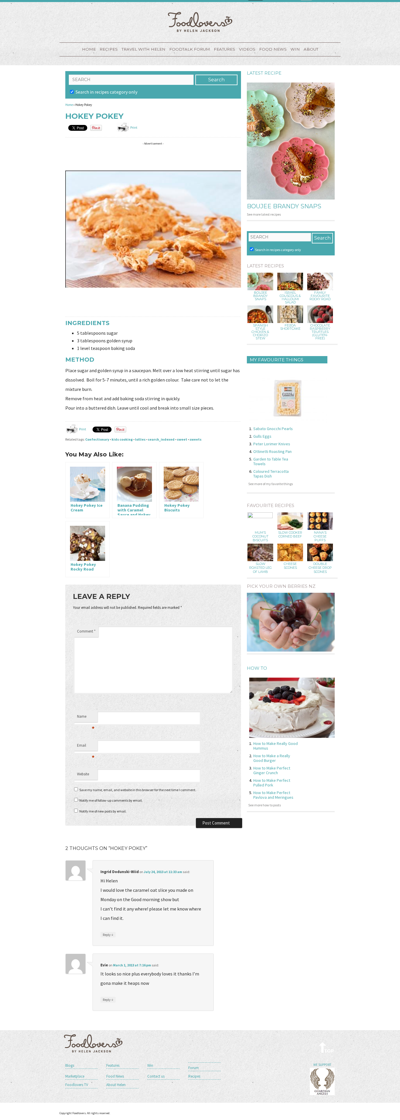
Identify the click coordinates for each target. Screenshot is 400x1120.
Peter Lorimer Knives (271, 443)
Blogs (69, 1065)
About (311, 49)
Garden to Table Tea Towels (270, 461)
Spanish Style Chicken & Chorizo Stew (260, 332)
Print (133, 127)
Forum (193, 1067)
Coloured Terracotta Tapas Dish (271, 474)
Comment (86, 631)
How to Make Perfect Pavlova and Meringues (273, 795)
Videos (247, 49)
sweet (182, 439)
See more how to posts (264, 805)
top (327, 1047)
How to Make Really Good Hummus (275, 746)
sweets (195, 439)
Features (224, 49)
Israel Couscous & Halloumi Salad (290, 297)
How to (257, 668)
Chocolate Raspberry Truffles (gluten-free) (320, 332)
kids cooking (122, 439)
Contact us (156, 1076)
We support (322, 1065)
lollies (140, 439)
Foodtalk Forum (189, 49)
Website (83, 774)
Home (89, 49)
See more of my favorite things (270, 484)
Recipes (109, 49)
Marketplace (74, 1076)
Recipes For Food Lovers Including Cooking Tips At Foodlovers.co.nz (200, 22)
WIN (295, 49)
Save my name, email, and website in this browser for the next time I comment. (137, 790)
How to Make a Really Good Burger (271, 758)
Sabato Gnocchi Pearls (273, 428)
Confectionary (97, 439)
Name (86, 718)
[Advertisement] (171, 156)
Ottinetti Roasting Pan (272, 451)
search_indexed (161, 439)
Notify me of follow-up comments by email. (111, 800)
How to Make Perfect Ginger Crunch (271, 770)
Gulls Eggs (262, 436)
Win (150, 1065)
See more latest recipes (264, 214)
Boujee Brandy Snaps (284, 206)
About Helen (116, 1084)
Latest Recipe (264, 73)
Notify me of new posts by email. (103, 811)
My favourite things (276, 360)
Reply (108, 934)
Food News (273, 49)
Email (86, 747)
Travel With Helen (143, 49)
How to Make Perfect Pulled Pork (271, 783)
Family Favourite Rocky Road (320, 296)
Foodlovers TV (76, 1084)
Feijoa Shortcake (290, 327)
